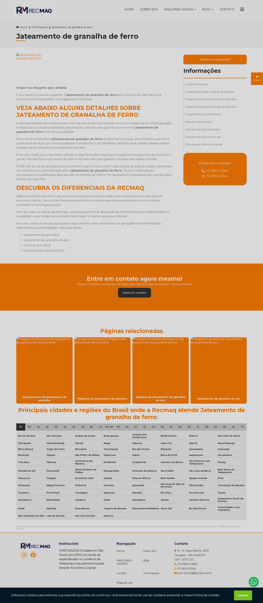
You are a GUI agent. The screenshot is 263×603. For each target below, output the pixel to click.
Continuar (243, 595)
